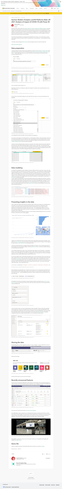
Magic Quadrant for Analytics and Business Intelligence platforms (36, 28)
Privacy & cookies (47, 484)
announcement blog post (32, 410)
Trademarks (57, 484)
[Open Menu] (58, 11)
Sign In (58, 8)
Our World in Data (44, 50)
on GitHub (42, 446)
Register (55, 8)
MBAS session (19, 440)
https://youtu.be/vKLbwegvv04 (16, 44)
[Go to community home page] (9, 8)
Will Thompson (25, 41)
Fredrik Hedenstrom (21, 242)
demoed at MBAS (35, 246)
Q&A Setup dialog (41, 311)
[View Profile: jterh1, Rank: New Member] (12, 25)
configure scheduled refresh (16, 141)
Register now (3, 5)
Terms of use (53, 484)
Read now (47, 13)
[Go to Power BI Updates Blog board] (13, 464)
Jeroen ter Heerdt (17, 24)
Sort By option (18, 258)
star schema (13, 177)
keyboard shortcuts (32, 183)
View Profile (48, 458)
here (25, 85)
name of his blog (18, 241)
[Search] (52, 8)
